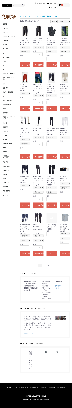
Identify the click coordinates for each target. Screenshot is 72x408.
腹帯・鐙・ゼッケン (9, 73)
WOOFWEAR (6, 166)
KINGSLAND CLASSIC (7, 157)
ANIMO (5, 174)
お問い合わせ (61, 387)
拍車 (4, 61)
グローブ (5, 32)
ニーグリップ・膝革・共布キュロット (44, 16)
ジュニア (5, 49)
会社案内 (9, 387)
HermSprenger (7, 143)
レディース (6, 40)
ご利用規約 (51, 387)
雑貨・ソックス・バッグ (9, 118)
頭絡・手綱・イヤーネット (9, 78)
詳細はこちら (28, 333)
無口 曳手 (6, 88)
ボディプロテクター (9, 36)
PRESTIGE (6, 162)
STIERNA (6, 187)
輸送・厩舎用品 (7, 100)
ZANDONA (6, 170)
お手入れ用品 (7, 104)
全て (21, 16)
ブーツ (5, 53)
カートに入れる (25, 65)
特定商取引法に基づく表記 (38, 387)
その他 (5, 123)
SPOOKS (5, 195)
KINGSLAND (6, 152)
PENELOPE (6, 191)
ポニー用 (5, 131)
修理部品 (5, 113)
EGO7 (4, 178)
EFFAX (5, 135)
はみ (4, 84)
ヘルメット (6, 28)
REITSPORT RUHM (36, 396)
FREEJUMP (6, 182)
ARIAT (5, 148)
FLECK (5, 139)
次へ (49, 265)
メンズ (5, 44)
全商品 (5, 24)
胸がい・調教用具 (8, 92)
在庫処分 (5, 127)
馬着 (4, 108)
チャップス (6, 57)
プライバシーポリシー (21, 387)
